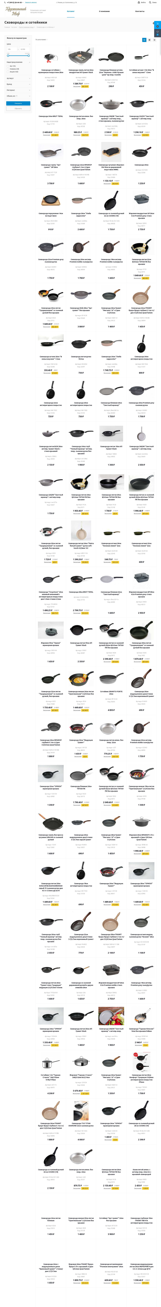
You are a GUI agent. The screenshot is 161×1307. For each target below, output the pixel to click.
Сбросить (18, 108)
